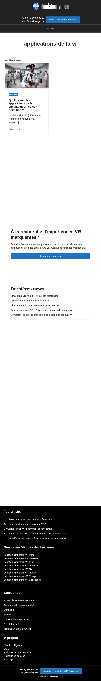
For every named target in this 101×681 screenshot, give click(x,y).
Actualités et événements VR (19, 600)
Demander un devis (50, 256)
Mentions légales (13, 645)
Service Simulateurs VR (16, 619)
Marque (8, 614)
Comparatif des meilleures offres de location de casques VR (42, 315)
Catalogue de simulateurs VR (19, 605)
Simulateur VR (11, 624)
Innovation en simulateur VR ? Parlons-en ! (61, 671)
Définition (13, 95)
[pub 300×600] (50, 493)
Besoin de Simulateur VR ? (63, 19)
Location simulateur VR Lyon (19, 562)
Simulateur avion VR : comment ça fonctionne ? (36, 305)
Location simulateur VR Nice (19, 569)
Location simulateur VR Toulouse (21, 565)
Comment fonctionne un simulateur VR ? (32, 300)
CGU (6, 649)
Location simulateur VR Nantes (20, 572)
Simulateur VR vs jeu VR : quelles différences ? (35, 296)
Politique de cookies (14, 656)
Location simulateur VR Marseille (21, 558)
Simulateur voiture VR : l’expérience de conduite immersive (42, 310)
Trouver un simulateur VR (17, 629)
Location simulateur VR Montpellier (22, 576)
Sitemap (8, 659)
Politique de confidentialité (17, 652)
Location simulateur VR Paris (19, 555)
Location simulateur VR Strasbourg (22, 580)
